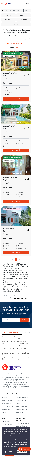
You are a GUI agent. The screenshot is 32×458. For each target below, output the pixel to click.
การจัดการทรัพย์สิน (6, 409)
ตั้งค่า (10, 452)
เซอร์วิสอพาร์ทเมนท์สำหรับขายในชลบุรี (22, 349)
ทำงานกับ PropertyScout (7, 406)
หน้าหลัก (5, 296)
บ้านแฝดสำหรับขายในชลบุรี (8, 349)
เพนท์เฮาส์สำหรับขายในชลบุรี (23, 358)
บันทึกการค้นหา (10, 40)
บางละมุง (5, 298)
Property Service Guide (21, 406)
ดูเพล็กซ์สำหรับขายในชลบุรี (8, 358)
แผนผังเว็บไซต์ (19, 412)
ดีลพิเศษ (24, 20)
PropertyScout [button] (8, 421)
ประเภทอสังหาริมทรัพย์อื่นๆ (12, 333)
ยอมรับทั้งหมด (21, 451)
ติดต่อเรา (4, 412)
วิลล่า (15, 296)
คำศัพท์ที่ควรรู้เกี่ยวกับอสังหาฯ (22, 409)
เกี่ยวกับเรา (4, 397)
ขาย (11, 296)
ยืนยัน (24, 320)
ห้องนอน (22, 15)
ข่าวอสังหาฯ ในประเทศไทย (22, 397)
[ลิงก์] (14, 446)
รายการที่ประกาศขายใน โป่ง (11, 291)
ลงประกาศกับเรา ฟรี (6, 403)
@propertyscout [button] (8, 424)
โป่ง (11, 298)
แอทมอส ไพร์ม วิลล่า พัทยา (21, 298)
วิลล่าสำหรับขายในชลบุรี (22, 337)
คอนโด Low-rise (9, 20)
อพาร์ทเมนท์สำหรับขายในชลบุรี (8, 354)
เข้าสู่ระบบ (28, 3)
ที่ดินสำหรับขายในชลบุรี (23, 353)
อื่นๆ (15, 24)
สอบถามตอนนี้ (16, 99)
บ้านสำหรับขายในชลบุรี (8, 337)
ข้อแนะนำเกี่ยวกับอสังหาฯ (21, 400)
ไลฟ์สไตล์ (18, 403)
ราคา (7, 15)
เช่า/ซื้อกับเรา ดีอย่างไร (7, 400)
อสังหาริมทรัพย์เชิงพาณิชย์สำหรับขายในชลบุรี (22, 343)
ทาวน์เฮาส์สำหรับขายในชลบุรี (8, 342)
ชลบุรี (20, 296)
